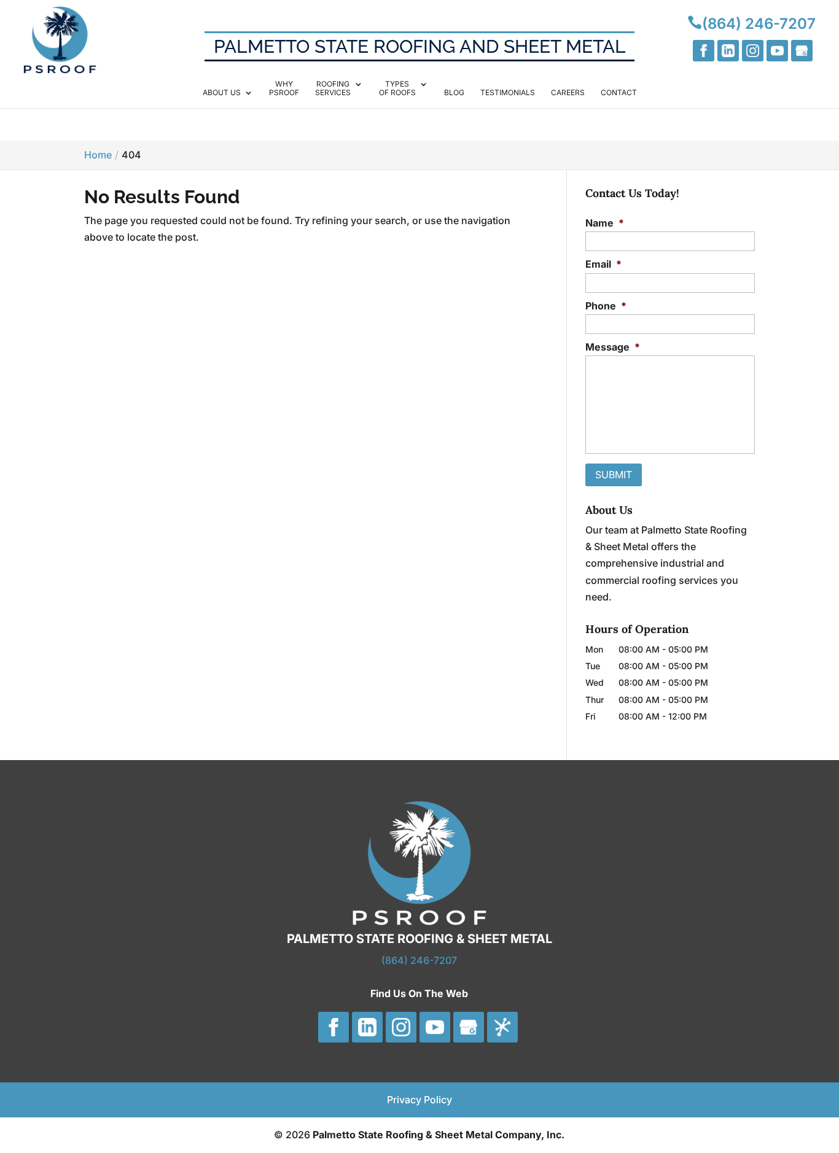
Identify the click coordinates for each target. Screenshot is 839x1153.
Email (603, 264)
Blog (454, 92)
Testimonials (507, 92)
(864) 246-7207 (419, 960)
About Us (222, 92)
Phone (605, 306)
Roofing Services (333, 88)
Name (604, 223)
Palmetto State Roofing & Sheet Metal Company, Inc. (438, 1134)
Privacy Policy (419, 1099)
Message (612, 347)
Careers (568, 92)
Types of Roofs (397, 88)
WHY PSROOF (284, 88)
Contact (619, 92)
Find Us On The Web (419, 993)
